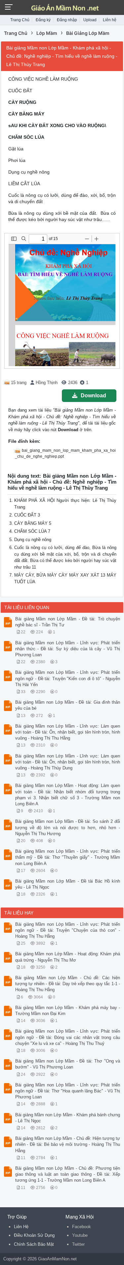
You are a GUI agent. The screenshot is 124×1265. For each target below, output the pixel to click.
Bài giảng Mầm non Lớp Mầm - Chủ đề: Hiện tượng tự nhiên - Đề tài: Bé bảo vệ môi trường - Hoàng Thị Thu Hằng (67, 1144)
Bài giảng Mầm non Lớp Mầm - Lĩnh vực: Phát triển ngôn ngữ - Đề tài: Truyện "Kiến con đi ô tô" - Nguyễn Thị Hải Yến (67, 678)
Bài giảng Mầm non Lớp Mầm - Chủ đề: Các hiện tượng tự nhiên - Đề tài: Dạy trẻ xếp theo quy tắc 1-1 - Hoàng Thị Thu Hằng (67, 983)
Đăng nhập (67, 20)
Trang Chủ (19, 20)
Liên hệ (109, 20)
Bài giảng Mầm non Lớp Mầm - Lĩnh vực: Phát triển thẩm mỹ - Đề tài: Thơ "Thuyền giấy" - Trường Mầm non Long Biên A (67, 857)
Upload (90, 20)
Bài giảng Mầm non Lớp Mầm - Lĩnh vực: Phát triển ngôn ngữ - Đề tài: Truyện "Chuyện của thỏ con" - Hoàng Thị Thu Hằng (67, 930)
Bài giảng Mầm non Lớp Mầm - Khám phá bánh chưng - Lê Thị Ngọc (67, 1117)
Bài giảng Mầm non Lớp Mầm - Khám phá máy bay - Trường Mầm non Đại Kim (67, 1010)
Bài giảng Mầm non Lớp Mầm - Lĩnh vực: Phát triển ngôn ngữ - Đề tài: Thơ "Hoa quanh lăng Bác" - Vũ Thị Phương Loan (67, 1090)
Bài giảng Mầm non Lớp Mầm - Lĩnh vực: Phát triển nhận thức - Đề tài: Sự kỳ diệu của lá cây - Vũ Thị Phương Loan (67, 648)
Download (93, 395)
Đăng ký (43, 20)
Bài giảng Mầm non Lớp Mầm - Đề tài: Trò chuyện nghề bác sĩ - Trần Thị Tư (67, 621)
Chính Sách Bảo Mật (34, 1244)
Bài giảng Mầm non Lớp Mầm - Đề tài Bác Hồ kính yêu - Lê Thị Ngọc (67, 884)
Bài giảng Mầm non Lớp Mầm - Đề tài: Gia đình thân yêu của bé (67, 705)
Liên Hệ (21, 1226)
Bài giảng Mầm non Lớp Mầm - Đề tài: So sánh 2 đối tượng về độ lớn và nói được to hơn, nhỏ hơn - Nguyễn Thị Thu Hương (67, 827)
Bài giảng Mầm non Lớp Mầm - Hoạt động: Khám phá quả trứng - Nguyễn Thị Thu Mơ (67, 956)
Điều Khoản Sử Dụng (34, 1235)
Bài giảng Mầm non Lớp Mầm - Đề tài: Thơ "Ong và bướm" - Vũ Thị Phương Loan (67, 1064)
